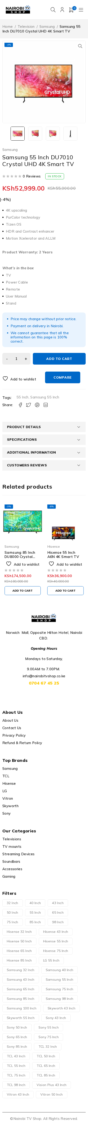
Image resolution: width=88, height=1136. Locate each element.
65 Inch (58, 912)
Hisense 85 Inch (19, 960)
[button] (80, 46)
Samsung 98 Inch (59, 999)
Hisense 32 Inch (19, 932)
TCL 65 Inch (46, 1066)
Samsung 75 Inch (59, 989)
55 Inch (22, 397)
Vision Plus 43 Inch (51, 1085)
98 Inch (58, 922)
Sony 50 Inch (17, 1027)
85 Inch (35, 922)
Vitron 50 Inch (51, 1094)
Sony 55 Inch (48, 1027)
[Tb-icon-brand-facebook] (28, 694)
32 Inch (12, 903)
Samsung (47, 26)
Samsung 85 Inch (20, 999)
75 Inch (12, 922)
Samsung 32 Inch (20, 970)
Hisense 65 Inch (19, 951)
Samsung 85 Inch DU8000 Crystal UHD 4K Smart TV (20, 556)
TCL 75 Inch (16, 1075)
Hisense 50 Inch (19, 941)
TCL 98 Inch (16, 1085)
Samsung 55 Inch (44, 397)
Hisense (53, 546)
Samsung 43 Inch (20, 979)
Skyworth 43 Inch (61, 1008)
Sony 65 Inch (17, 1037)
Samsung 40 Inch (59, 970)
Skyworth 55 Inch (20, 1018)
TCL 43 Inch (16, 1056)
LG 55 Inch (51, 960)
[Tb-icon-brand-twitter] (39, 694)
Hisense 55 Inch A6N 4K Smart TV (63, 554)
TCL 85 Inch (46, 1075)
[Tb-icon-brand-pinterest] (60, 694)
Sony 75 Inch (48, 1037)
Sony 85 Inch (17, 1046)
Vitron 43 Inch (18, 1094)
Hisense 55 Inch (55, 941)
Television (26, 26)
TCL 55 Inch (16, 1066)
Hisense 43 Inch (55, 932)
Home (7, 26)
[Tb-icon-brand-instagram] (49, 694)
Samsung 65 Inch (20, 989)
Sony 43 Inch (56, 1018)
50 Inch (12, 912)
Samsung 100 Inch (21, 1008)
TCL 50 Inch (46, 1056)
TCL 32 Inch (47, 1046)
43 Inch (58, 903)
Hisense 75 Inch (55, 951)
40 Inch (35, 903)
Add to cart (59, 359)
